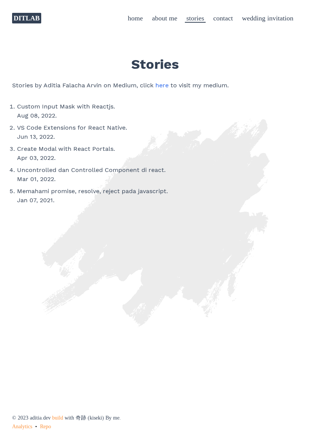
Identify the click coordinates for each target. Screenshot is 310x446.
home (135, 18)
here (162, 85)
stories (195, 18)
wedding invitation (267, 18)
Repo (45, 426)
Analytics (22, 426)
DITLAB (27, 18)
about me (164, 18)
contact (223, 18)
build (57, 418)
